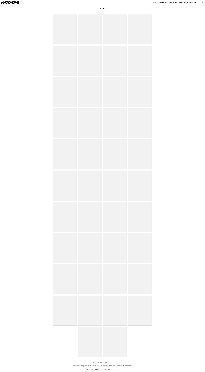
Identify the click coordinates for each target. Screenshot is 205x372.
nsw (99, 12)
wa (108, 12)
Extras (195, 2)
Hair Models (190, 2)
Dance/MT (171, 2)
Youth (166, 2)
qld (103, 12)
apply (94, 362)
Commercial (161, 2)
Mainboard (115, 369)
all (96, 12)
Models (155, 2)
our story (100, 362)
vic (106, 12)
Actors (176, 2)
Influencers (182, 2)
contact (106, 362)
